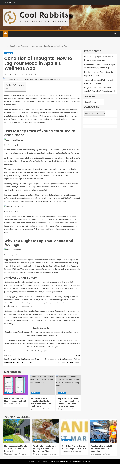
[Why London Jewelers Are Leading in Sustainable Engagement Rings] (45, 431)
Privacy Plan (61, 343)
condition (22, 351)
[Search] (115, 33)
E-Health (9, 53)
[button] (11, 34)
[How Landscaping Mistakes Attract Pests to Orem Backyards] (16, 431)
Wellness (48, 351)
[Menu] (11, 34)
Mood (33, 351)
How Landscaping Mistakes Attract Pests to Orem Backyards (16, 448)
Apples (15, 351)
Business (9, 440)
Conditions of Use (45, 343)
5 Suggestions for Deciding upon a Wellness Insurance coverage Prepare (62, 359)
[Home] (5, 33)
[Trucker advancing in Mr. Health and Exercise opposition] (103, 431)
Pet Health (67, 440)
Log (28, 351)
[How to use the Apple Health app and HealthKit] (15, 385)
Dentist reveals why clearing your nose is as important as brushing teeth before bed (21, 359)
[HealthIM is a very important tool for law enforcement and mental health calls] (42, 385)
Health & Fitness (98, 440)
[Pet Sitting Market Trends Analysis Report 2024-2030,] (74, 431)
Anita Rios (9, 75)
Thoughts (40, 351)
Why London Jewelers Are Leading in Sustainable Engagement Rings (44, 448)
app (9, 351)
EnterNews (74, 461)
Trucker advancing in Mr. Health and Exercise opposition (102, 448)
